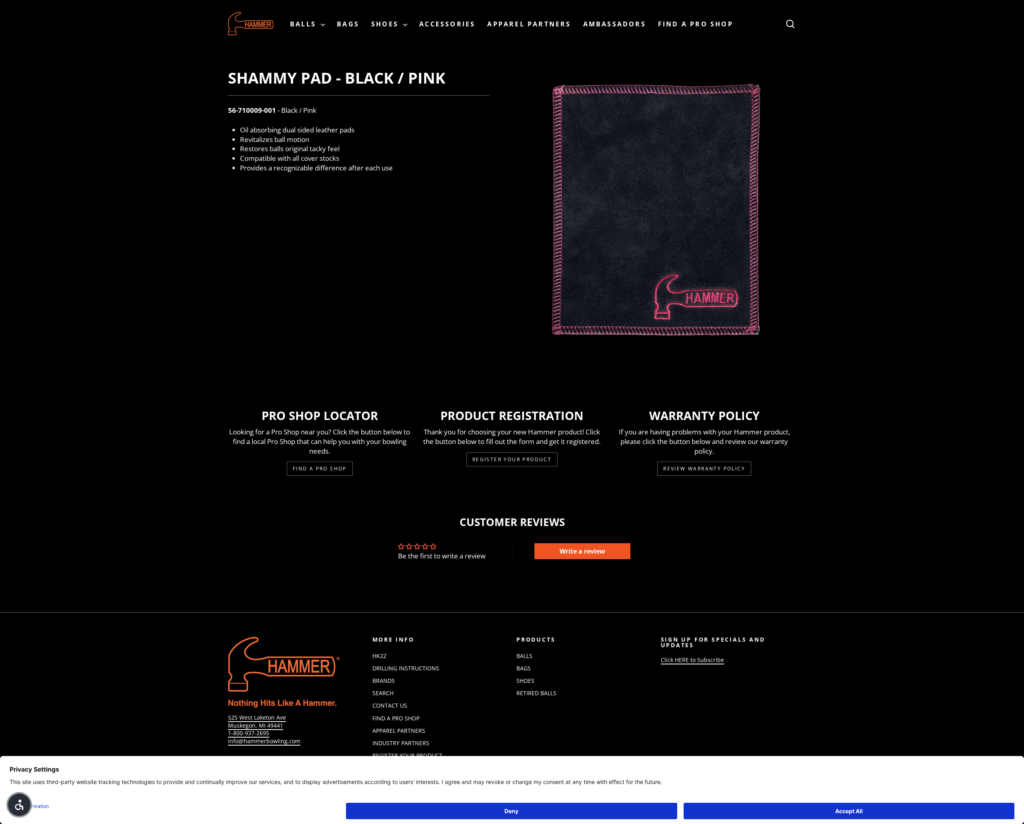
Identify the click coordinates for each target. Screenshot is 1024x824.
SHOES (386, 24)
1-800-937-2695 (248, 733)
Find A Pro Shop (320, 468)
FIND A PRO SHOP (695, 24)
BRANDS (383, 680)
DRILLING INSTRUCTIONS (405, 668)
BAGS (348, 24)
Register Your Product (512, 459)
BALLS (304, 24)
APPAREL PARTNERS (529, 24)
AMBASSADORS (614, 24)
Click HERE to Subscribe (692, 660)
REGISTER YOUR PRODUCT (407, 755)
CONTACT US (389, 705)
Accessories (447, 24)
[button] (19, 805)
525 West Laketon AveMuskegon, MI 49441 (257, 721)
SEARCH (383, 693)
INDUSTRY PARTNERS (400, 743)
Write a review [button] (582, 551)
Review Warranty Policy (704, 468)
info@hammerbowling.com (264, 741)
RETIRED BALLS (536, 693)
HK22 (379, 656)
